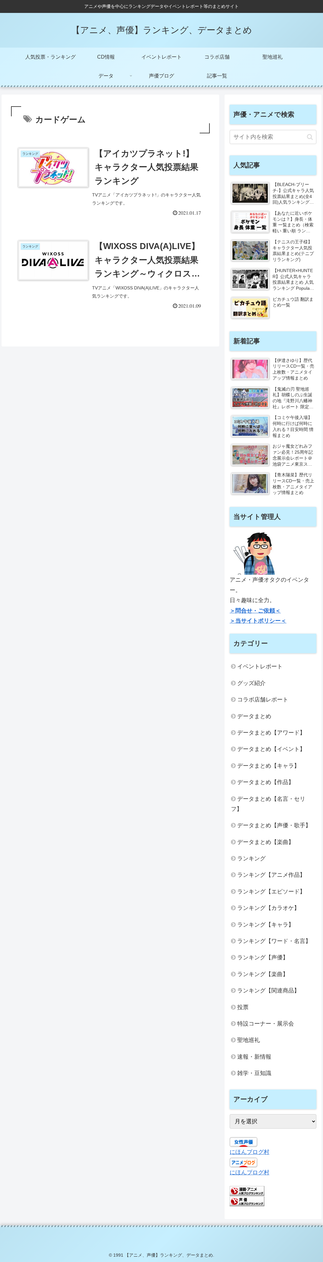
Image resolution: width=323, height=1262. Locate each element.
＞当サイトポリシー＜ (258, 621)
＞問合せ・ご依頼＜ (255, 611)
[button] (309, 137)
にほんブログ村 (249, 1152)
